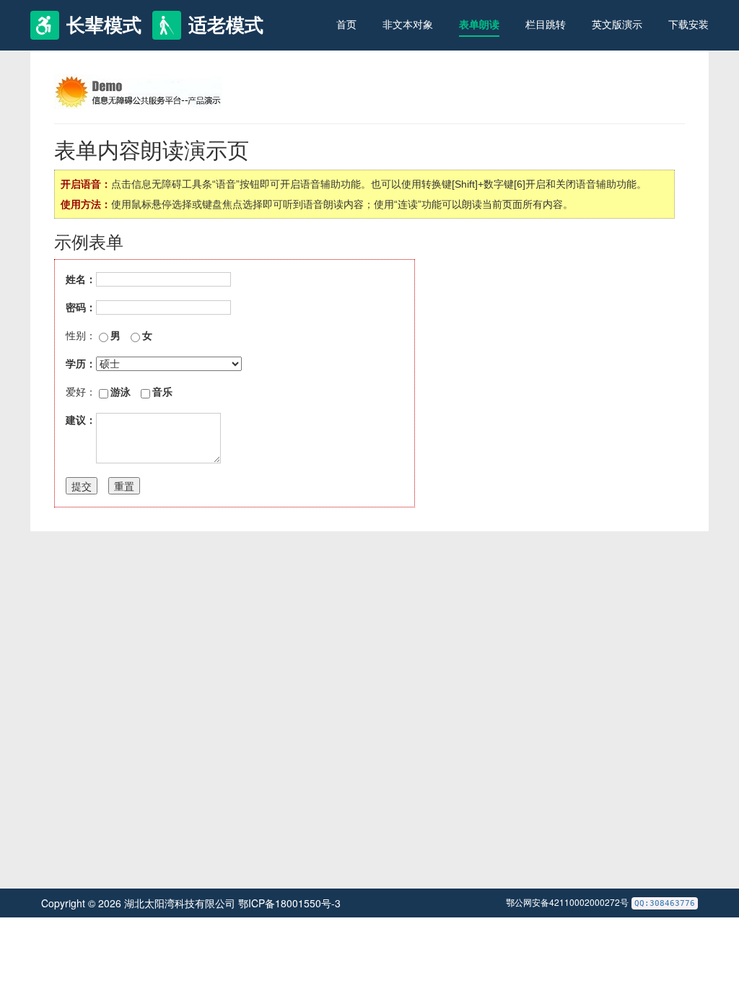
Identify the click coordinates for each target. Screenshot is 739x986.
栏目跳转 (545, 24)
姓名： (81, 279)
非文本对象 (407, 24)
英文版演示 (617, 24)
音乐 (162, 392)
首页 (346, 24)
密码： (81, 307)
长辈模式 (103, 25)
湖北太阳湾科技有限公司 (181, 903)
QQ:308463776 (664, 903)
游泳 (120, 392)
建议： (81, 420)
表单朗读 (479, 24)
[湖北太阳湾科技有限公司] (138, 91)
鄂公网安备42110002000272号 (567, 902)
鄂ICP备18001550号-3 (289, 903)
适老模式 (225, 25)
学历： (81, 364)
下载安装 (688, 24)
